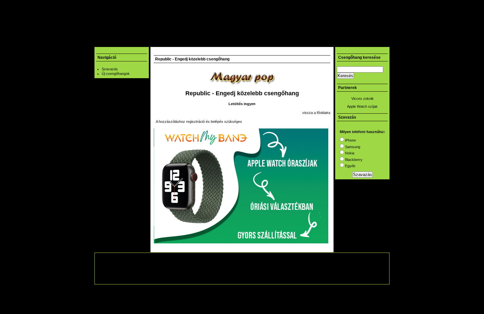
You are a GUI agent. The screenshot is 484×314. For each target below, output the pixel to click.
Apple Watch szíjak (362, 106)
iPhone (350, 140)
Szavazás (110, 69)
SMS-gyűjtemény (165, 42)
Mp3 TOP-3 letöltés (207, 42)
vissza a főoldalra (316, 113)
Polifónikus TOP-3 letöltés (259, 42)
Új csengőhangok (116, 74)
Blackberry (353, 160)
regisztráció (195, 121)
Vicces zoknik (362, 99)
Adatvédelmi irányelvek (279, 277)
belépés (217, 121)
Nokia (349, 153)
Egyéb (349, 166)
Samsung (352, 147)
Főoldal (105, 42)
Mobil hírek (130, 42)
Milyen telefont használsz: (362, 132)
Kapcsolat (302, 42)
